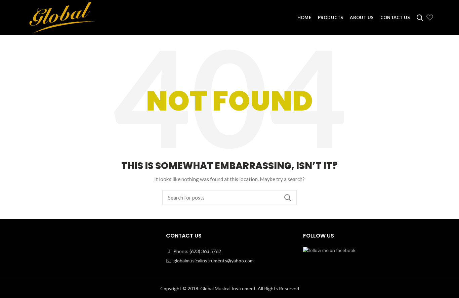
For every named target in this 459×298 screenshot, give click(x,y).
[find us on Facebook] (329, 250)
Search (287, 197)
